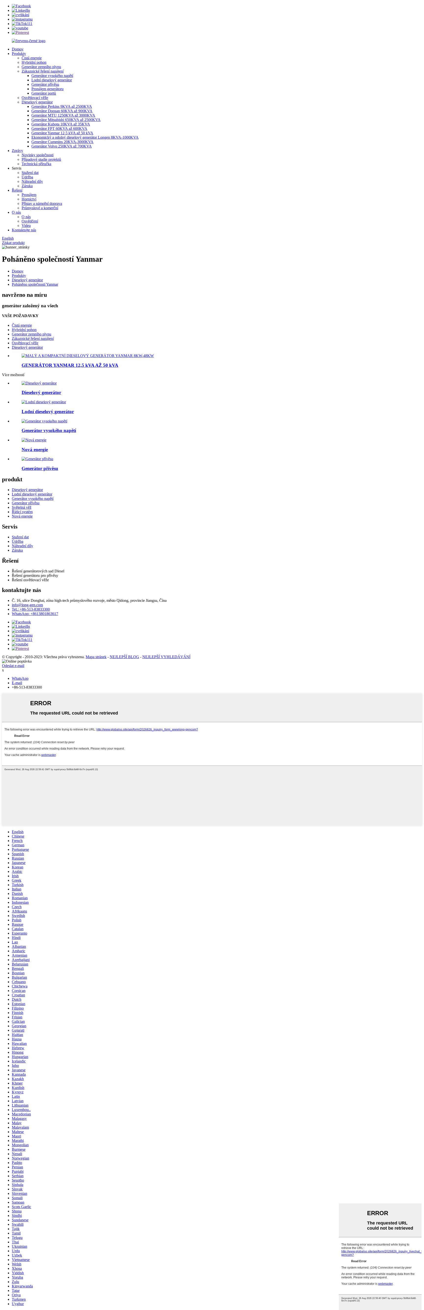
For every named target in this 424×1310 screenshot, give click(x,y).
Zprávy (17, 150)
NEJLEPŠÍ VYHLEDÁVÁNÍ (166, 657)
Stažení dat (30, 173)
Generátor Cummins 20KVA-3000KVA (62, 142)
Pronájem (29, 195)
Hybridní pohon (34, 62)
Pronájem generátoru (47, 89)
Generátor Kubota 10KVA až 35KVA (60, 124)
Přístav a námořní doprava (42, 203)
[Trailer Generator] (37, 459)
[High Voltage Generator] (44, 421)
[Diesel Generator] (39, 383)
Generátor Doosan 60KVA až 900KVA (62, 111)
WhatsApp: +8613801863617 (35, 614)
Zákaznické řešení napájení (43, 71)
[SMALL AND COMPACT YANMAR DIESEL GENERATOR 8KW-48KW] (88, 356)
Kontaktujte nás (24, 230)
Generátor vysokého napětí (52, 76)
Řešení (17, 190)
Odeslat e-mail (13, 666)
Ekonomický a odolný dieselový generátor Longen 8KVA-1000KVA (85, 137)
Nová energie (22, 516)
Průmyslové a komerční (40, 208)
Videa (26, 225)
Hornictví (29, 199)
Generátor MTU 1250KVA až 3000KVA (63, 115)
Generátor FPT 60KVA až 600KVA (59, 128)
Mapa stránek (96, 657)
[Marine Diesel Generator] (44, 402)
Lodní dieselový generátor (51, 80)
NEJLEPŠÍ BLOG (124, 657)
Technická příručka (36, 164)
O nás (16, 212)
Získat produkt (13, 243)
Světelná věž (21, 507)
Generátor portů (43, 93)
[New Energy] (34, 440)
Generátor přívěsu (45, 84)
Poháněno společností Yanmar (35, 284)
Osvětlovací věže (35, 98)
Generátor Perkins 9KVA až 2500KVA (61, 106)
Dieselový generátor (37, 102)
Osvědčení (30, 221)
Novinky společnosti (37, 155)
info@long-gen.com (27, 605)
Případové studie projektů (41, 159)
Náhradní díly (32, 181)
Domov (18, 49)
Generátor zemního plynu (41, 67)
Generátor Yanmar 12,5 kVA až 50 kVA (62, 133)
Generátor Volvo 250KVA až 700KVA (61, 146)
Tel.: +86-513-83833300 (31, 609)
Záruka (27, 186)
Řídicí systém (22, 512)
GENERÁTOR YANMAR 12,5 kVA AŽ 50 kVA (70, 365)
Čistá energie (32, 58)
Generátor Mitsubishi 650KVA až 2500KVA (66, 120)
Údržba (27, 177)
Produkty (19, 53)
